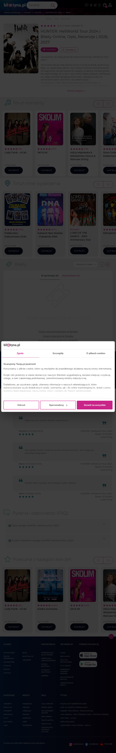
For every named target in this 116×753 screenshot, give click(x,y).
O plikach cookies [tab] (95, 353)
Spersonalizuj (56, 405)
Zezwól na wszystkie (95, 405)
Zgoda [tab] (20, 353)
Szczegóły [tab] (58, 353)
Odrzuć (21, 405)
